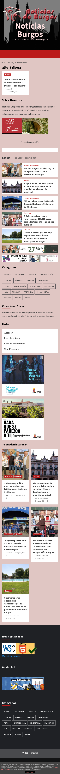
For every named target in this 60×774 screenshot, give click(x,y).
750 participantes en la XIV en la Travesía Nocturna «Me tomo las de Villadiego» (39, 204)
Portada (16, 292)
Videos (28, 298)
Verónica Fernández (41, 498)
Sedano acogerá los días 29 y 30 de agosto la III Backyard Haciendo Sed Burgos (39, 171)
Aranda (7, 274)
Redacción (9, 89)
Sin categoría (43, 292)
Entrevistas (43, 280)
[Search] (55, 53)
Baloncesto (20, 274)
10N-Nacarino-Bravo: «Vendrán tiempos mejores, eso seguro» (15, 82)
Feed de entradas (12, 338)
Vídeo (25, 752)
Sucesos (27, 230)
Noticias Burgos (30, 29)
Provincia (27, 165)
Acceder (8, 332)
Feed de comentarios (14, 343)
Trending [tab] (30, 157)
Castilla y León (46, 274)
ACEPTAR (30, 772)
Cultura (7, 280)
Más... (6, 292)
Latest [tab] (6, 157)
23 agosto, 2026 (20, 553)
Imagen (34, 752)
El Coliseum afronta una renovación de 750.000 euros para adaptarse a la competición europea (43, 546)
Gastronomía (20, 286)
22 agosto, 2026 (39, 558)
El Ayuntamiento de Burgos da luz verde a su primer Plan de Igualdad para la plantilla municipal (43, 489)
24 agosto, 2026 (20, 495)
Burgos (7, 75)
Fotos (6, 286)
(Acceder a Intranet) (11, 656)
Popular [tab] (17, 157)
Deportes (35, 165)
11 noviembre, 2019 (12, 92)
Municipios (49, 286)
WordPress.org (11, 349)
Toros (18, 298)
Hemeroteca (35, 286)
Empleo (30, 280)
